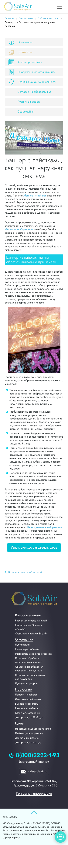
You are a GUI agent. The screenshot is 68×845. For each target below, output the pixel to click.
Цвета (19, 723)
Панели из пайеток (26, 694)
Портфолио (23, 689)
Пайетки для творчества (29, 733)
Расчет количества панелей (31, 620)
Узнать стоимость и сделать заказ (34, 547)
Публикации (25, 52)
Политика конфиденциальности (37, 82)
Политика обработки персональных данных (28, 660)
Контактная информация (34, 793)
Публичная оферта (29, 102)
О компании (25, 42)
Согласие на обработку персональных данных (29, 668)
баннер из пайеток (35, 195)
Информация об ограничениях (36, 72)
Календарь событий (30, 62)
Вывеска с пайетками (27, 704)
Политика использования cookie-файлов (30, 677)
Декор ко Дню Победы (28, 717)
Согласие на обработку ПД (34, 92)
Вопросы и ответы (28, 615)
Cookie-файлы (26, 111)
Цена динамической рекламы (44, 527)
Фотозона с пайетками (28, 699)
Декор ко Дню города (28, 742)
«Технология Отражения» (20, 229)
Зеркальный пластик (27, 738)
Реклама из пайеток (26, 708)
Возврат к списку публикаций (25, 572)
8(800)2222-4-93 (37, 755)
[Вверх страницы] (34, 812)
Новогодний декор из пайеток (33, 729)
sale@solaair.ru (37, 771)
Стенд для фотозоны (27, 713)
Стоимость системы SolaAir (31, 633)
